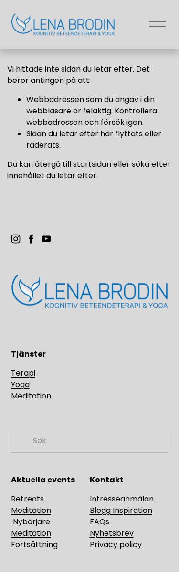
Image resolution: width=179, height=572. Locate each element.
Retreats (27, 498)
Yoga (20, 384)
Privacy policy (116, 544)
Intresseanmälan (122, 498)
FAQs (99, 521)
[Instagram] (16, 239)
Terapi (23, 373)
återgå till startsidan (73, 164)
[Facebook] (31, 239)
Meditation (31, 395)
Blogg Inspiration (121, 510)
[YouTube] (46, 239)
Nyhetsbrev (112, 533)
